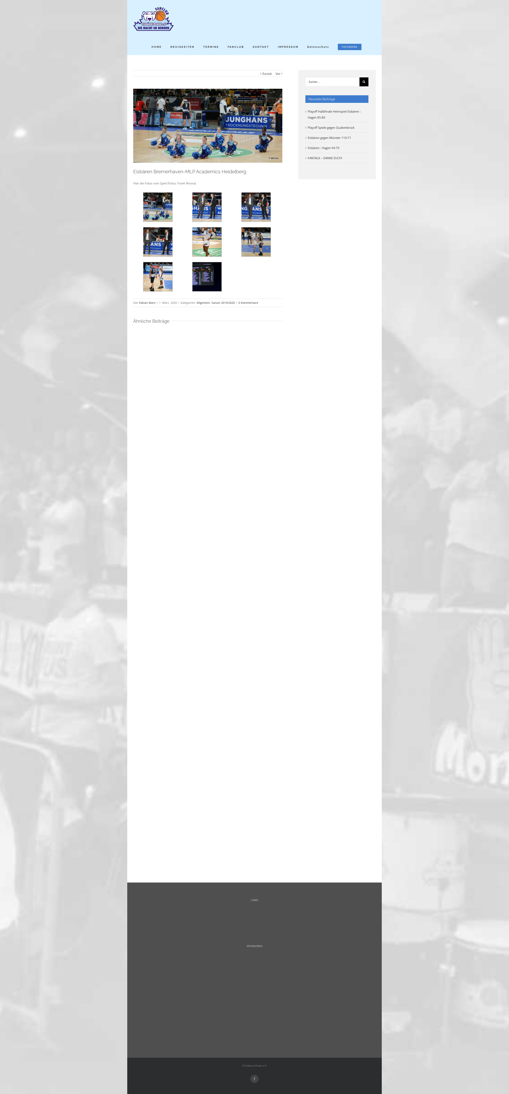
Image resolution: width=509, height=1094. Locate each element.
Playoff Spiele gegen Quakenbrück (331, 128)
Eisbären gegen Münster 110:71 (329, 138)
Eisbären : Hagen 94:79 (323, 148)
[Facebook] (254, 1079)
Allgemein (203, 303)
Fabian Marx (147, 303)
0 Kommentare (248, 303)
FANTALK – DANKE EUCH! (325, 158)
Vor (278, 74)
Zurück (267, 74)
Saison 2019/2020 (223, 303)
